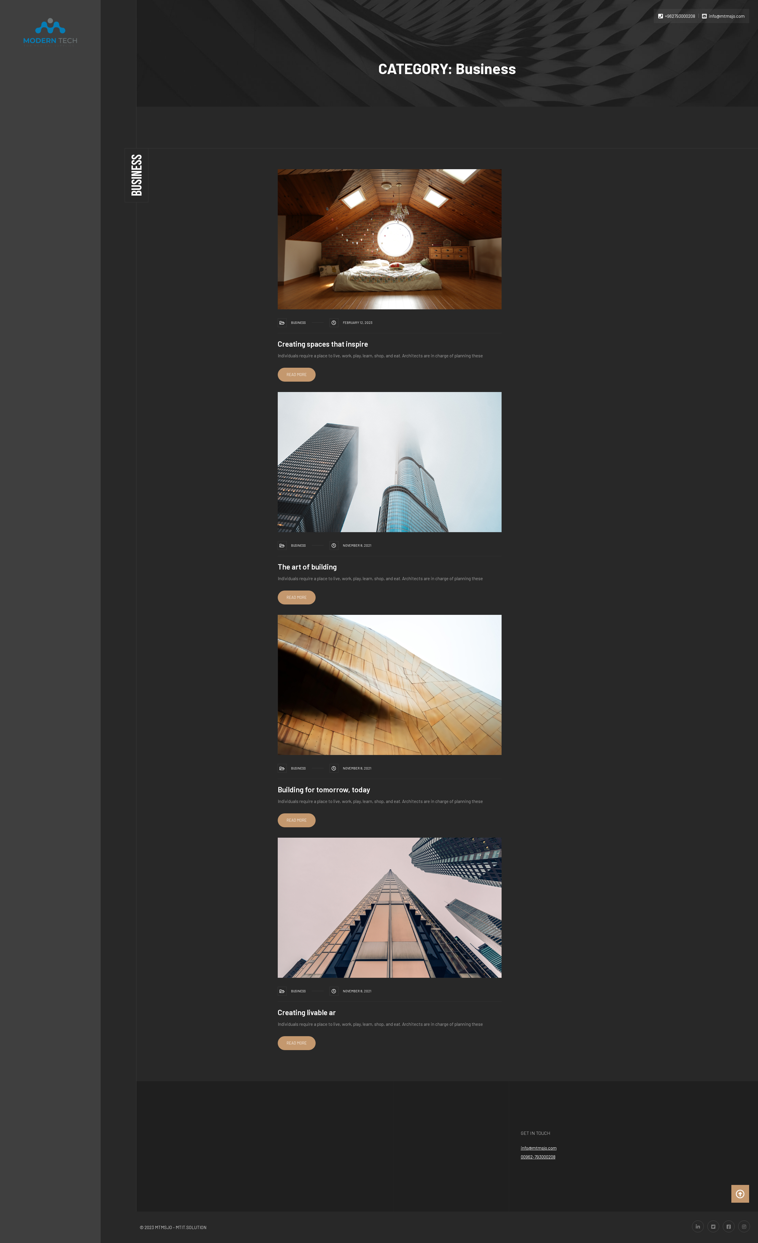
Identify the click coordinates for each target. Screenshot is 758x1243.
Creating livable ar (307, 1012)
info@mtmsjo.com (539, 1148)
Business (298, 322)
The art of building (307, 566)
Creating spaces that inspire (323, 343)
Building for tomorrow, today (324, 789)
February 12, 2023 (357, 322)
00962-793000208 (538, 1156)
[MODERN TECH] (50, 32)
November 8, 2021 (357, 545)
